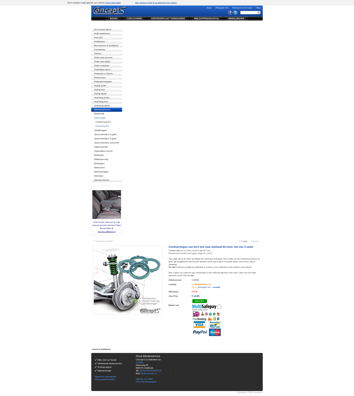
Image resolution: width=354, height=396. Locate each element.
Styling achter (100, 85)
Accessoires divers (102, 29)
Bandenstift (99, 113)
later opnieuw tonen (144, 3)
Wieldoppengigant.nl (206, 18)
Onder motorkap (101, 65)
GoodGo (140, 362)
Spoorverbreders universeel (106, 142)
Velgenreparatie (101, 147)
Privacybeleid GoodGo (105, 379)
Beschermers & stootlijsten (106, 45)
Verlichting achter (102, 97)
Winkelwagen (236, 18)
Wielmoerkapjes (101, 172)
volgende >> (255, 240)
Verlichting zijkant (102, 105)
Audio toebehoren (102, 33)
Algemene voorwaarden (105, 376)
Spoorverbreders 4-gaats (105, 134)
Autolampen (99, 41)
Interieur (97, 53)
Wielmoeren (99, 167)
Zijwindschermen (101, 180)
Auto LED (98, 37)
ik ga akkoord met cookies (165, 3)
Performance (100, 77)
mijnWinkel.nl (106, 349)
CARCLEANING (134, 18)
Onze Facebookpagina (146, 382)
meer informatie (113, 3)
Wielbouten (99, 155)
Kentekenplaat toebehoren (168, 18)
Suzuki (113, 18)
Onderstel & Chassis (103, 73)
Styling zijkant (100, 93)
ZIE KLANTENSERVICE (150, 370)
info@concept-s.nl (149, 373)
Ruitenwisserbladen (103, 81)
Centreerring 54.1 (103, 122)
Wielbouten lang (101, 159)
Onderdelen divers (102, 69)
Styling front (99, 89)
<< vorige (243, 240)
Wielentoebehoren (102, 109)
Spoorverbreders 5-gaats (105, 138)
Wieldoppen (99, 163)
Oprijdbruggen (100, 130)
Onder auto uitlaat (102, 61)
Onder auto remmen (103, 57)
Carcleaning (99, 49)
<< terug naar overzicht (103, 240)
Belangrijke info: (209, 287)
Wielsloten (98, 176)
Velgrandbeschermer (103, 151)
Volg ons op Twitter (144, 379)
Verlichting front (101, 101)
